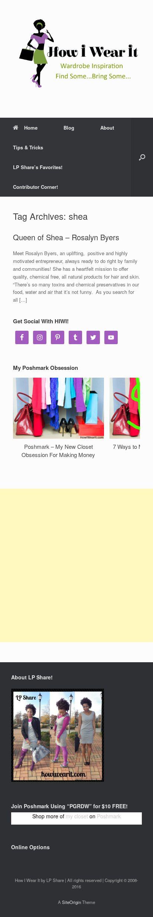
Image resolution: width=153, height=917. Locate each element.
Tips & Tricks (28, 147)
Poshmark (109, 816)
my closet (77, 816)
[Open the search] (142, 157)
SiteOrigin (71, 902)
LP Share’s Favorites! (37, 167)
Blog (69, 127)
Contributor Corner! (35, 186)
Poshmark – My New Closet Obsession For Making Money (58, 450)
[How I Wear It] (76, 53)
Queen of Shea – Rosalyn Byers (66, 237)
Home (31, 127)
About (107, 127)
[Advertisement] (76, 565)
